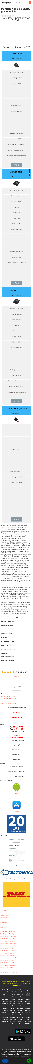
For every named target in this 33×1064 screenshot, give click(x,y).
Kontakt (2, 925)
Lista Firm (3, 927)
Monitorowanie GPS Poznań (7, 938)
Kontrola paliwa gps (5, 913)
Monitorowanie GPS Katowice (8, 970)
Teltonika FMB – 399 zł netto (8, 696)
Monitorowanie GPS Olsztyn (7, 965)
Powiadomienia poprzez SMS (8, 931)
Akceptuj (5, 1061)
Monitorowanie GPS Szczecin (8, 960)
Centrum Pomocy (5, 915)
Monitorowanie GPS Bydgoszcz (8, 972)
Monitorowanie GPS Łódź (7, 953)
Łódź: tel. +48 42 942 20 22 (27, 993)
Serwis (2, 920)
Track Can (3, 910)
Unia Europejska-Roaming (7, 934)
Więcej (16, 165)
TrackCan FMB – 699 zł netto (8, 698)
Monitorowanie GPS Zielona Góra (9, 955)
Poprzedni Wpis (16, 676)
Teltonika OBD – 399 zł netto (8, 703)
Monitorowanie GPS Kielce (7, 967)
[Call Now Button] (29, 1060)
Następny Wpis (16, 679)
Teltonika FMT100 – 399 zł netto (8, 701)
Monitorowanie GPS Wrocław (8, 943)
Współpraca (3, 922)
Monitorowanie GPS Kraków (7, 941)
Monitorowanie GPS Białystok (8, 958)
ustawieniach (26, 1057)
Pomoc (19, 985)
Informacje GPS (4, 917)
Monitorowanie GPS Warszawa (8, 936)
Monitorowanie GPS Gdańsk (7, 950)
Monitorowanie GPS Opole (7, 962)
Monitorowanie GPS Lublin (7, 948)
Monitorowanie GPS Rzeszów (8, 946)
